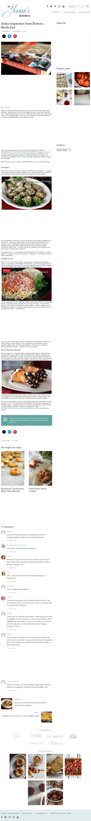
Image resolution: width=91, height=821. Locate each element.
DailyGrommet (12, 681)
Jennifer (10, 597)
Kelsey (9, 556)
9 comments (5, 31)
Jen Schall (6, 107)
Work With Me (84, 12)
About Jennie (69, 12)
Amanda (10, 586)
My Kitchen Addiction (19, 408)
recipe (35, 408)
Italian (14, 440)
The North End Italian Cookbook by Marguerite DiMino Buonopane (25, 152)
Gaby (9, 572)
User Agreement (41, 813)
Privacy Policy (27, 813)
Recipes (56, 12)
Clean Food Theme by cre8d (60, 813)
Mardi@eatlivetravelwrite (16, 545)
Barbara (10, 613)
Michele (10, 532)
